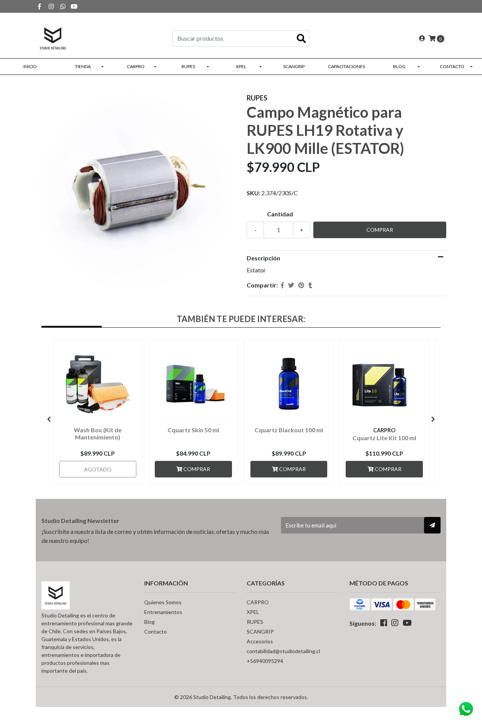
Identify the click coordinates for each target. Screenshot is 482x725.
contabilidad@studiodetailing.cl (283, 651)
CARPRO (136, 66)
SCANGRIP (294, 66)
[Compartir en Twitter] (291, 285)
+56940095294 (265, 661)
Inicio (30, 66)
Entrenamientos (163, 612)
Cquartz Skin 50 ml (193, 429)
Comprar (196, 469)
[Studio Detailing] (53, 37)
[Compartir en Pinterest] (301, 285)
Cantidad (280, 213)
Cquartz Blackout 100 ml (289, 429)
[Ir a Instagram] (51, 6)
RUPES (188, 66)
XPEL (241, 66)
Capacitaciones (346, 66)
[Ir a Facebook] (39, 6)
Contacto (452, 66)
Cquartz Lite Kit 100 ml (384, 437)
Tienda (83, 66)
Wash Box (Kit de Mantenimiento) (98, 433)
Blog (399, 66)
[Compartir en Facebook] (282, 285)
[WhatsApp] (63, 6)
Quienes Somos (163, 602)
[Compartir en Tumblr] (310, 285)
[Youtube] (74, 6)
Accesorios (260, 641)
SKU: (253, 192)
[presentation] (48, 419)
